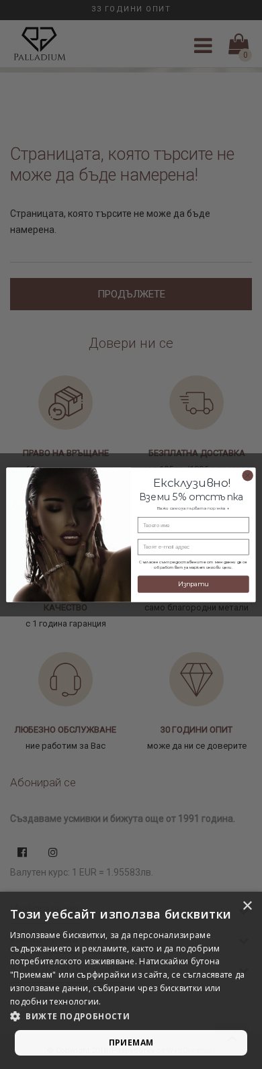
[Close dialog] (247, 474)
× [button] (247, 906)
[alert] (131, 980)
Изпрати (193, 584)
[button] (131, 1017)
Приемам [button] (131, 1042)
